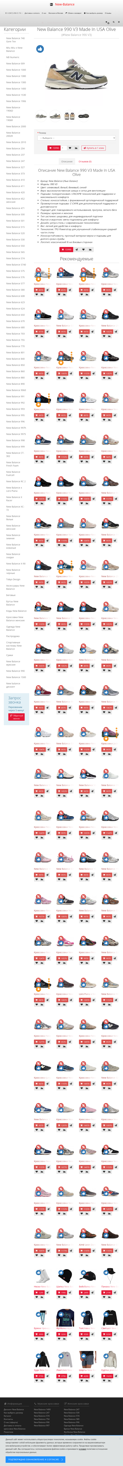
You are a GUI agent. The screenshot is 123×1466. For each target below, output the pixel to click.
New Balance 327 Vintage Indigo (51, 1119)
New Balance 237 (15, 154)
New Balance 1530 (16, 94)
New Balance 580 (15, 289)
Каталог (7, 1416)
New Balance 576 (15, 277)
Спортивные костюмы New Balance (14, 645)
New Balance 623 (15, 302)
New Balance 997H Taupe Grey (72, 701)
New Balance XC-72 (15, 508)
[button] (107, 22)
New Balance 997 (41, 1425)
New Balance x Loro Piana (14, 489)
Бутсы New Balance (12, 603)
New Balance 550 (15, 245)
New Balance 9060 (16, 390)
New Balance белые (13, 518)
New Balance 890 (15, 383)
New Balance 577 (15, 283)
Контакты (8, 1419)
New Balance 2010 (16, 142)
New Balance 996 (15, 421)
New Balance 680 (15, 327)
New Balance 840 (15, 358)
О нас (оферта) (11, 1422)
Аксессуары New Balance (15, 587)
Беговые (11, 595)
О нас (44, 13)
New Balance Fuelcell (13, 473)
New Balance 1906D (13, 109)
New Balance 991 (15, 396)
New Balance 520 (15, 233)
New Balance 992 (15, 402)
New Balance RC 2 (16, 481)
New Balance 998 (15, 440)
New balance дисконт (13, 685)
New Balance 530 (15, 239)
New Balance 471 (15, 208)
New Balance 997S (16, 434)
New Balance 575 (15, 270)
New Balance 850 (15, 365)
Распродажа (13, 636)
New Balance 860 (15, 371)
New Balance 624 (15, 308)
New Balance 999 (15, 446)
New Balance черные (13, 571)
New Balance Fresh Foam (13, 464)
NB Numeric (12, 57)
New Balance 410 (15, 179)
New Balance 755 (15, 339)
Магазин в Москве (56, 13)
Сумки (9, 655)
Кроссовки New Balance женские (15, 619)
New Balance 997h (16, 427)
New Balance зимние (13, 537)
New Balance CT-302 (15, 454)
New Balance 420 (15, 192)
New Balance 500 (15, 214)
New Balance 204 (15, 148)
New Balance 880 (15, 377)
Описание (67, 161)
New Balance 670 (15, 321)
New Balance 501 (15, 220)
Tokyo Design (13, 579)
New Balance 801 (15, 352)
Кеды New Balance (16, 610)
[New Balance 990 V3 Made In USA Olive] (76, 74)
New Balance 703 (15, 333)
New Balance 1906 (16, 101)
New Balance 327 (15, 167)
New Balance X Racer (14, 499)
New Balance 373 (15, 173)
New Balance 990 (15, 670)
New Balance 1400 (16, 88)
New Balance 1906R (13, 118)
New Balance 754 (41, 1419)
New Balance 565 (15, 252)
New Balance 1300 (16, 82)
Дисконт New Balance (14, 1409)
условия (82, 1449)
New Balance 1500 (16, 677)
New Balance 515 (15, 226)
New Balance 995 (15, 415)
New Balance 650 (15, 314)
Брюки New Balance (73, 1428)
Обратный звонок (18, 717)
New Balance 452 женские (15, 200)
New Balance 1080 (16, 76)
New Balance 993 (15, 408)
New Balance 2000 (16, 126)
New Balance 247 (15, 161)
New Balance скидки (13, 556)
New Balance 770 (15, 346)
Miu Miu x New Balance (14, 49)
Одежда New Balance (13, 628)
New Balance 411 (15, 186)
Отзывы (108, 13)
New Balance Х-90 (15, 563)
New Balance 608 (15, 296)
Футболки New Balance (74, 1432)
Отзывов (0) (85, 161)
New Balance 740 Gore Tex (15, 40)
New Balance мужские (13, 663)
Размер (42, 132)
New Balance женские (13, 527)
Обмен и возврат (74, 13)
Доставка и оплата (32, 13)
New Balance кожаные (13, 546)
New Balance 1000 (16, 69)
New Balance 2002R (13, 134)
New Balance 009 (15, 63)
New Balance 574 (15, 258)
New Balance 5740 (16, 264)
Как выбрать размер (94, 13)
